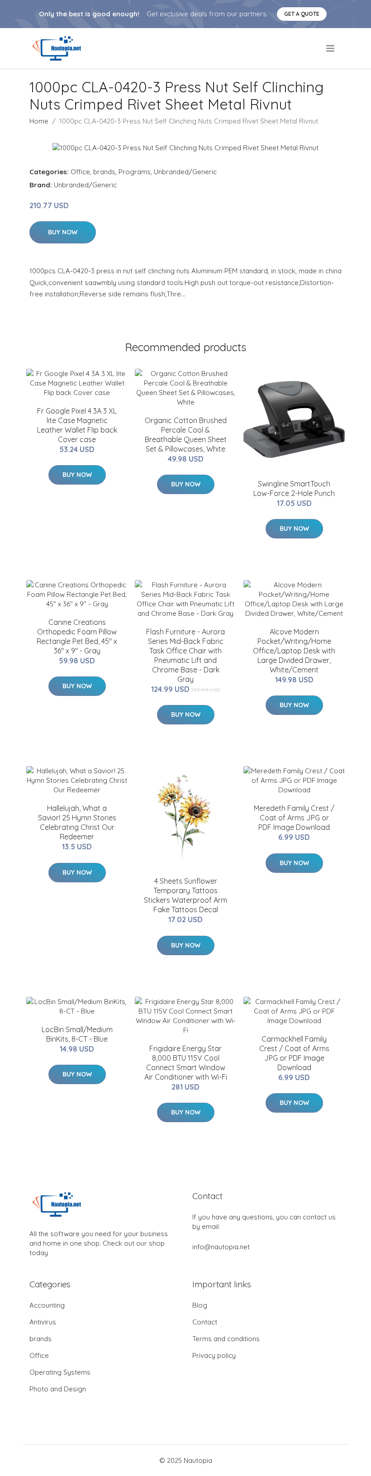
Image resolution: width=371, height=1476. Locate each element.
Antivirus (42, 1322)
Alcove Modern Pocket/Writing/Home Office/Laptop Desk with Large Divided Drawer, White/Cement (294, 650)
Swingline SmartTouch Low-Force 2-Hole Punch (294, 488)
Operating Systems (59, 1372)
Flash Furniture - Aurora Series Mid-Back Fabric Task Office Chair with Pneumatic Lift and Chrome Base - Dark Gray (185, 655)
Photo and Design (57, 1389)
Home (38, 121)
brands (104, 171)
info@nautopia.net (221, 1247)
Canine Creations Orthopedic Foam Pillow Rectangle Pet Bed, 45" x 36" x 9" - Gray (77, 636)
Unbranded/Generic (185, 171)
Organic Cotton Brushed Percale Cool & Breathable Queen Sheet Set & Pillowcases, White (186, 434)
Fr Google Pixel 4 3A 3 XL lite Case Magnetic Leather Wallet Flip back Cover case (77, 425)
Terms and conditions (226, 1338)
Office (80, 171)
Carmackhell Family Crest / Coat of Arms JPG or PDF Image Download (294, 1053)
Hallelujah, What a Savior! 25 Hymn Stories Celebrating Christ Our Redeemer (77, 822)
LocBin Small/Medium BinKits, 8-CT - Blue (77, 1034)
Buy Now (62, 232)
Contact (204, 1322)
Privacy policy (214, 1355)
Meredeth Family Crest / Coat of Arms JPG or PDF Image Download (294, 818)
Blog (199, 1305)
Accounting (47, 1305)
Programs (135, 171)
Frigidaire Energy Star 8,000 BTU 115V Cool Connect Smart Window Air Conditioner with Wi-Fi (185, 1062)
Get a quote (301, 13)
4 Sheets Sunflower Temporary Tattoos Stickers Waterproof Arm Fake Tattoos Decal (185, 895)
